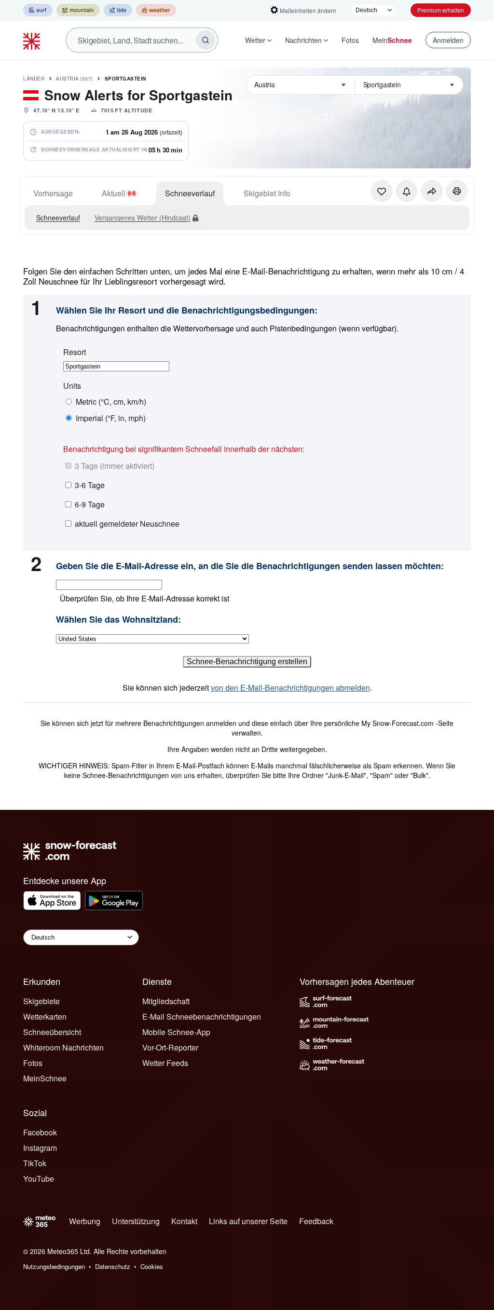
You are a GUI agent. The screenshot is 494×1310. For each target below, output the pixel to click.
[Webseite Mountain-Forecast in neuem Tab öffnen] (78, 10)
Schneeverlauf (190, 193)
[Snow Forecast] (32, 40)
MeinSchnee (45, 1078)
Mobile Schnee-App (176, 1031)
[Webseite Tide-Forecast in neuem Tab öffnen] (118, 10)
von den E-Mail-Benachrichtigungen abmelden (290, 687)
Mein (392, 40)
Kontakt (184, 1221)
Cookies (151, 1266)
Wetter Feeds (165, 1062)
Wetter (255, 40)
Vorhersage (53, 193)
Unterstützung (136, 1221)
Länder (33, 78)
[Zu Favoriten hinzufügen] (381, 191)
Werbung (84, 1221)
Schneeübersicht (52, 1031)
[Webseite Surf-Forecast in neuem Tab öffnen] (38, 10)
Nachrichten (303, 40)
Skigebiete (41, 1001)
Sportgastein (125, 78)
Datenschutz (112, 1266)
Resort (74, 352)
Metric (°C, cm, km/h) (111, 402)
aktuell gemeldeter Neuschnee (127, 523)
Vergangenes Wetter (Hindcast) (143, 217)
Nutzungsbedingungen (54, 1266)
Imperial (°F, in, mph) (111, 418)
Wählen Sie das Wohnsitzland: (118, 620)
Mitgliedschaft (166, 1001)
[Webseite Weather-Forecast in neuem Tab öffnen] (156, 10)
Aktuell (113, 193)
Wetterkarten (45, 1016)
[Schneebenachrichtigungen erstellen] (406, 191)
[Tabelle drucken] (456, 191)
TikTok (34, 1163)
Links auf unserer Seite (248, 1221)
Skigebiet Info (267, 193)
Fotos (350, 40)
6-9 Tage (90, 504)
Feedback (316, 1221)
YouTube (38, 1178)
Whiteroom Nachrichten (63, 1047)
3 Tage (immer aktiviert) (114, 465)
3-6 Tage (90, 485)
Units (72, 386)
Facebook (40, 1132)
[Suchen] (205, 40)
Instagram (40, 1147)
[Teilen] (431, 191)
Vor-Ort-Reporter (170, 1047)
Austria (74, 78)
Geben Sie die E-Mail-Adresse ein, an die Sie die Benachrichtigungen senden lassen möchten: (250, 566)
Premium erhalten (440, 10)
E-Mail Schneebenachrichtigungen (201, 1016)
